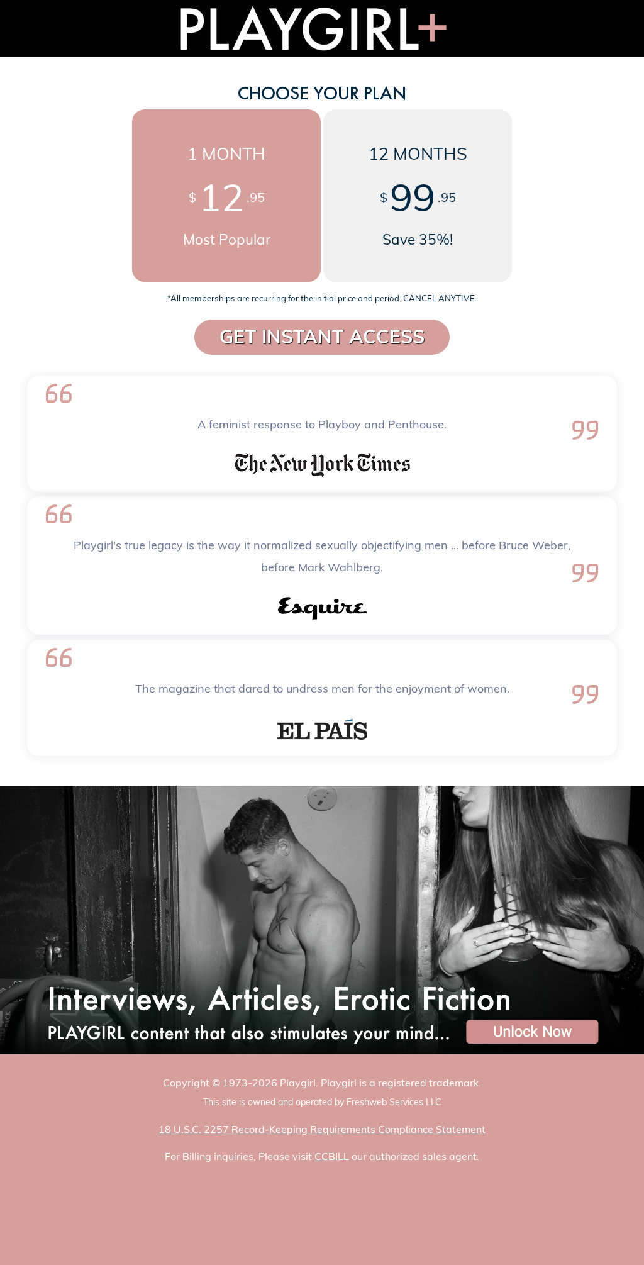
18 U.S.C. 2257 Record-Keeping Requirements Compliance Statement (322, 1129)
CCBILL (331, 1156)
